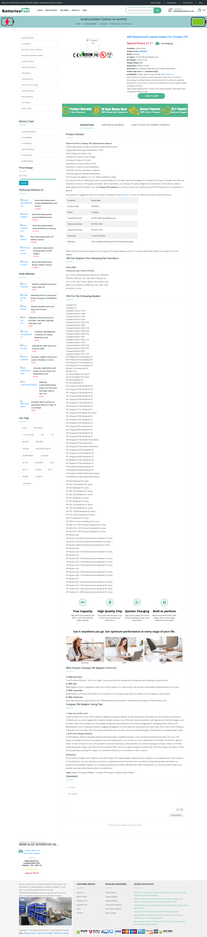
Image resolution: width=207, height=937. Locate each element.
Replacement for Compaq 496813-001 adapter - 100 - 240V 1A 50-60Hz (31, 863)
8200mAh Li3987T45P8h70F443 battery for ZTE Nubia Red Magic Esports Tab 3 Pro (48, 388)
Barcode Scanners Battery (32, 49)
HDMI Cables (27, 108)
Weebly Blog (30, 933)
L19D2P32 (45, 455)
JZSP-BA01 (40, 442)
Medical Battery (28, 91)
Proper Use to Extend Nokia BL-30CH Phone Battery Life (156, 911)
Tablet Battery (111, 892)
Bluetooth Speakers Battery (32, 55)
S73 (52, 435)
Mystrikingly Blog (45, 933)
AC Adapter (26, 44)
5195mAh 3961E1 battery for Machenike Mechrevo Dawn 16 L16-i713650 (43, 405)
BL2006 (38, 469)
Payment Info (82, 905)
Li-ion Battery (27, 137)
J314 (50, 469)
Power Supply (110, 913)
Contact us (169, 74)
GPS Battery (26, 73)
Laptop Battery (27, 79)
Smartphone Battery (113, 905)
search (24, 183)
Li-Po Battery (27, 143)
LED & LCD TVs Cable (30, 85)
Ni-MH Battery (27, 161)
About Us (76, 10)
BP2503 (26, 442)
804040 (25, 476)
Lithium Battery (28, 149)
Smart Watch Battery (113, 909)
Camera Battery (28, 61)
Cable (24, 428)
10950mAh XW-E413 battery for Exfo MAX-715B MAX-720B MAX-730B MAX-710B (41, 321)
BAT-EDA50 (38, 428)
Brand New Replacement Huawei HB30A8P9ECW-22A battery (46, 203)
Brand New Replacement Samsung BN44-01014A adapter (43, 251)
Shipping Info (82, 901)
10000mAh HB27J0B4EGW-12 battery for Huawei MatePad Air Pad (45, 335)
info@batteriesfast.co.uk (183, 11)
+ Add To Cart (151, 96)
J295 (52, 462)
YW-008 (26, 448)
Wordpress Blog (61, 933)
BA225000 (39, 462)
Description (87, 124)
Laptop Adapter (90, 24)
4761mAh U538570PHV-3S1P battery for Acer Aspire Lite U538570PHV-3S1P (44, 371)
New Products (51, 10)
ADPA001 (143, 51)
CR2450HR (27, 483)
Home (40, 10)
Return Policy (82, 896)
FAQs (84, 10)
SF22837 (39, 476)
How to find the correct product (151, 124)
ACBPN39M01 (28, 455)
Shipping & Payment (112, 124)
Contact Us (126, 195)
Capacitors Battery (29, 67)
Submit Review (176, 815)
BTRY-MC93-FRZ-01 (43, 448)
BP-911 (25, 469)
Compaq (103, 24)
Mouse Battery (27, 97)
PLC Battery (26, 102)
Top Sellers (64, 10)
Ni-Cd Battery (27, 155)
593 (42, 435)
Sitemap (80, 913)
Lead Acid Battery (29, 131)
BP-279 (25, 462)
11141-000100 (28, 435)
